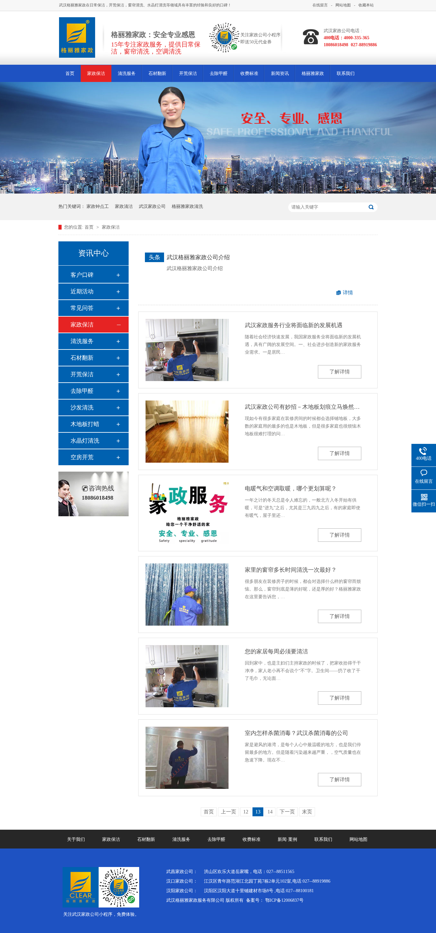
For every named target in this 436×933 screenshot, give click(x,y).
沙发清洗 (82, 407)
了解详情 (339, 371)
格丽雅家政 (313, 73)
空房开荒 (82, 457)
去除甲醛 (219, 73)
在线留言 (320, 5)
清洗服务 (127, 73)
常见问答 (82, 308)
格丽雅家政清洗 (187, 206)
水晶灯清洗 (85, 440)
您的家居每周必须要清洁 (276, 651)
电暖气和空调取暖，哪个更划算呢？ (291, 488)
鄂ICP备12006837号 (284, 900)
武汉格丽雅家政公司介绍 (198, 257)
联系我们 (346, 73)
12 (245, 811)
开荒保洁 (188, 73)
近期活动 (82, 291)
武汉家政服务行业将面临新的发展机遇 (293, 325)
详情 (348, 292)
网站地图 (343, 5)
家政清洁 (124, 206)
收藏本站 (366, 5)
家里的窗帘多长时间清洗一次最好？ (291, 570)
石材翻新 (157, 73)
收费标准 (249, 73)
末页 (307, 811)
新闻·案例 (287, 839)
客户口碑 (82, 275)
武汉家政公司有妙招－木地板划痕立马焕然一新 (303, 407)
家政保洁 (96, 73)
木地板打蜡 (85, 424)
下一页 (287, 811)
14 (270, 811)
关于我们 (76, 839)
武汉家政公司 (152, 206)
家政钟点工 (97, 206)
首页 (69, 73)
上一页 (228, 811)
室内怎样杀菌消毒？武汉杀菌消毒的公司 (296, 733)
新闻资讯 (280, 73)
